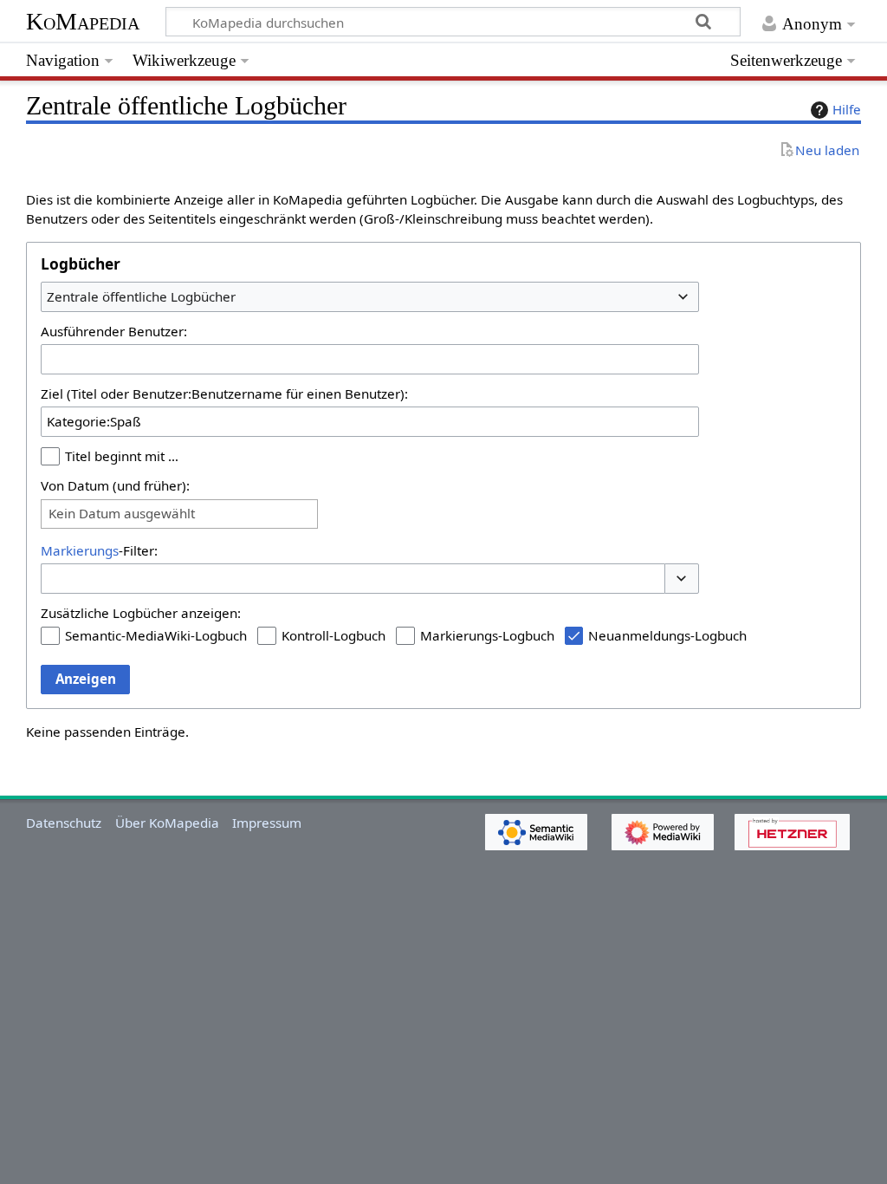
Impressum (266, 822)
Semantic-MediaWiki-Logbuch (156, 635)
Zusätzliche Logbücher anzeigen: (141, 612)
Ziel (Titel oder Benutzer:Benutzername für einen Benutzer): (224, 393)
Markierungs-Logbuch (487, 635)
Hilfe (846, 109)
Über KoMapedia (167, 822)
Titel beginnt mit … (121, 456)
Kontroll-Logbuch (333, 635)
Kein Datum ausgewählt (122, 513)
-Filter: (99, 550)
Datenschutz (63, 822)
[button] (681, 578)
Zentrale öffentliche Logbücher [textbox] (141, 296)
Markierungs (80, 550)
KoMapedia (82, 21)
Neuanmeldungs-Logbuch (667, 635)
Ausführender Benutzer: (114, 331)
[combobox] (370, 296)
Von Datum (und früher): (115, 485)
